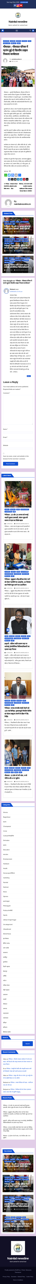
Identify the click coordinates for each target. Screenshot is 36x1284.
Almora (5, 812)
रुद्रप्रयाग (6, 1013)
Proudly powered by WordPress (13, 1270)
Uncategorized (24, 221)
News (29, 41)
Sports (5, 915)
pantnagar (6, 901)
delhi (4, 845)
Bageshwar (6, 817)
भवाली (4, 999)
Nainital (18, 41)
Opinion (5, 896)
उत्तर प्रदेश (6, 948)
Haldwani (12, 41)
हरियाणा (5, 1027)
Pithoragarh (7, 906)
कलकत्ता (5, 952)
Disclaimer (14, 1276)
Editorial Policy (21, 1276)
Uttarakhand (8, 223)
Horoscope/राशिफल (9, 873)
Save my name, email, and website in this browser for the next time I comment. (16, 457)
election (5, 854)
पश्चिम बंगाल (6, 985)
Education (6, 41)
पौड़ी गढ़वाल (6, 990)
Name (5, 429)
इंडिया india (13, 43)
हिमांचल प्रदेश (6, 1032)
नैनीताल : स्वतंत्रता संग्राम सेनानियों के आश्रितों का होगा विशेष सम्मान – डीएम (11, 186)
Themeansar (18, 1272)
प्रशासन (18, 43)
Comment (6, 393)
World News (7, 43)
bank (4, 821)
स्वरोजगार (5, 1018)
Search (5, 1037)
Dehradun (6, 840)
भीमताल (20, 772)
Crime (6, 258)
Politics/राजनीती (24, 238)
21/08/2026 (9, 523)
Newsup (28, 1270)
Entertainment (7, 859)
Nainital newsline (18, 21)
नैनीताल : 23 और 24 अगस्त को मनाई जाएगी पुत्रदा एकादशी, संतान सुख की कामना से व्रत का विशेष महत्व (17, 228)
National (24, 41)
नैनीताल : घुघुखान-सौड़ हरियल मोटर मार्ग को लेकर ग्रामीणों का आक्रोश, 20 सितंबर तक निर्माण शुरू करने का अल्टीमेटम (17, 582)
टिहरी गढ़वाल (6, 966)
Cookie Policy (29, 1276)
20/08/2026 (9, 781)
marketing (6, 878)
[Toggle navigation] (17, 30)
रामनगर (5, 1008)
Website (5, 445)
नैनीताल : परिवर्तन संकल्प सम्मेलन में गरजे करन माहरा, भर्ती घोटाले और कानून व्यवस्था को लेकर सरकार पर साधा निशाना (17, 1061)
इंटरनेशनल (6, 938)
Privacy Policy (6, 1276)
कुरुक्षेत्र (5, 962)
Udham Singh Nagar (9, 920)
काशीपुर (5, 957)
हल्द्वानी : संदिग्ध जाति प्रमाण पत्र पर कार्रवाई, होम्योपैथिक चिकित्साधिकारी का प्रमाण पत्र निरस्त (17, 267)
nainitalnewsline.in (17, 59)
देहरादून (5, 971)
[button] (30, 30)
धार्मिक (14, 223)
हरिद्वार (5, 1022)
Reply (28, 376)
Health (5, 868)
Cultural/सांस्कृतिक (8, 835)
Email (5, 437)
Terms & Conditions (18, 1280)
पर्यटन (12, 772)
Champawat (7, 826)
